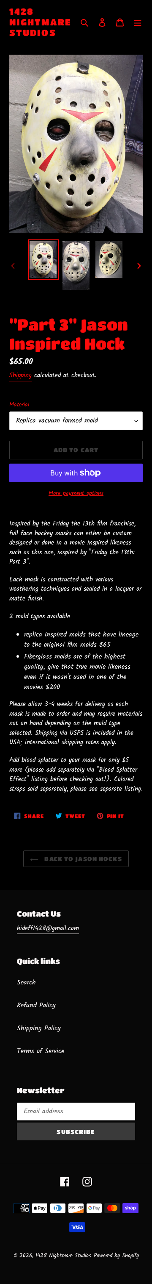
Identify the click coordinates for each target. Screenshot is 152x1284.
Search (26, 982)
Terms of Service (40, 1051)
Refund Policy (36, 1005)
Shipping (20, 375)
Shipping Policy (39, 1028)
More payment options (76, 493)
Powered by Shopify (116, 1255)
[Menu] (138, 22)
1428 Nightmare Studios (40, 22)
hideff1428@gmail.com (48, 928)
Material (19, 404)
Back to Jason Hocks (82, 858)
